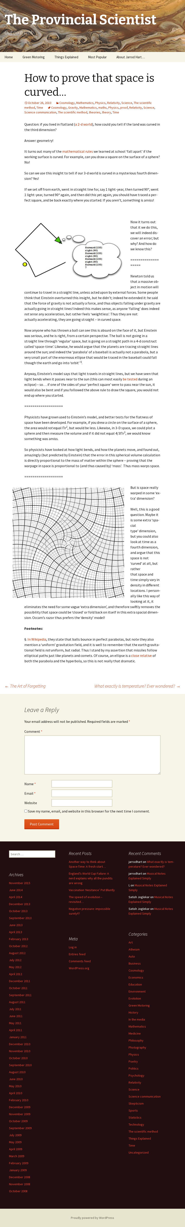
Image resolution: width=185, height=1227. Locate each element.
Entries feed (77, 954)
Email (30, 793)
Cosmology (67, 103)
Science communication (40, 112)
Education (135, 984)
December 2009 (19, 1107)
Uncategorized (139, 1152)
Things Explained (66, 57)
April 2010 (15, 1093)
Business (135, 963)
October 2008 (18, 1191)
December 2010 (19, 1044)
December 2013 (19, 904)
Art (131, 942)
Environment (137, 991)
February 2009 (18, 1163)
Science (126, 103)
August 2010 (17, 1072)
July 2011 (15, 1009)
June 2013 (16, 925)
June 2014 (16, 890)
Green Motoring (34, 57)
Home (9, 57)
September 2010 (20, 1065)
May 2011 (15, 1023)
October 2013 (18, 911)
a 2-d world (83, 124)
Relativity (113, 103)
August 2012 (17, 953)
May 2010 (15, 1086)
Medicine (135, 1033)
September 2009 (20, 1128)
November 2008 (19, 1184)
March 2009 (16, 1156)
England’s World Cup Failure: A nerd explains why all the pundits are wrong (91, 878)
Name (30, 784)
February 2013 (18, 939)
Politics (134, 1068)
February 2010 (18, 1100)
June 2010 (16, 1079)
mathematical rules (77, 151)
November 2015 (19, 883)
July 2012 (15, 960)
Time (40, 107)
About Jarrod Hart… (130, 57)
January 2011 (18, 1037)
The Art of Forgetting (25, 686)
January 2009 (18, 1170)
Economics (136, 977)
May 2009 (15, 1142)
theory (106, 112)
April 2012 (15, 974)
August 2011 (17, 1002)
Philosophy (136, 1040)
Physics (100, 103)
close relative (141, 655)
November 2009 (19, 1114)
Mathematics (85, 103)
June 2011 (16, 1016)
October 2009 (18, 1121)
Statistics (135, 1117)
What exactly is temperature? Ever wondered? (137, 686)
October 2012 (18, 946)
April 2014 (15, 897)
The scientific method (72, 112)
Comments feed (80, 961)
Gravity (73, 107)
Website (30, 803)
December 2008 (19, 1177)
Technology (136, 1124)
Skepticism (136, 1103)
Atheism (134, 949)
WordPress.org (79, 968)
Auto (132, 956)
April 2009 (15, 1149)
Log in (73, 947)
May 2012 (15, 967)
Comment (33, 731)
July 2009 (15, 1135)
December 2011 (19, 981)
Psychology (136, 1075)
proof (124, 107)
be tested (130, 379)
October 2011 (18, 988)
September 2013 (20, 918)
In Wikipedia (37, 639)
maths (102, 107)
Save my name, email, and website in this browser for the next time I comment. (89, 811)
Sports (133, 1110)
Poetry (133, 1061)
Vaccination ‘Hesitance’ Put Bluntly (92, 890)
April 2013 (15, 932)
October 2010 (18, 1058)
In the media (137, 1019)
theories (94, 112)
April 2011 (15, 1030)
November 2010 (19, 1051)
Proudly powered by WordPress (92, 1218)
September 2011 (20, 995)
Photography (137, 1047)
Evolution (135, 998)
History (133, 1012)
